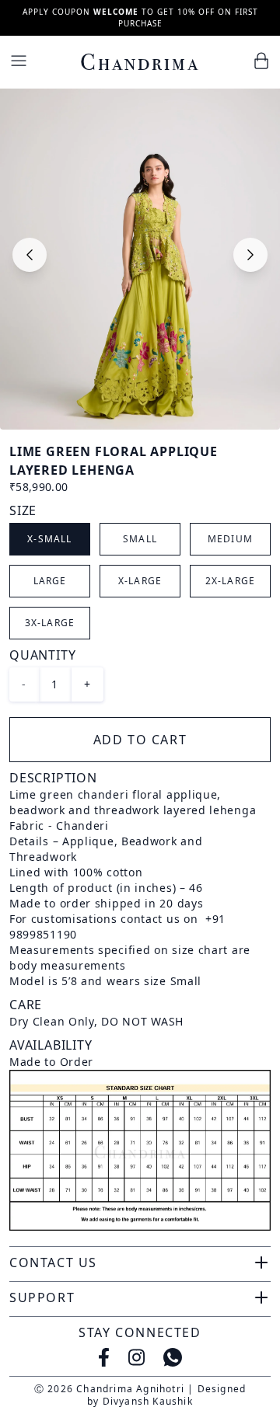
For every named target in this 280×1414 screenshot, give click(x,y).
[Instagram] (136, 1357)
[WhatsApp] (172, 1357)
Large (50, 580)
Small (140, 538)
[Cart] (261, 60)
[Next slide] (250, 255)
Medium (230, 538)
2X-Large (230, 580)
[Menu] (18, 60)
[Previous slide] (29, 255)
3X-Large (50, 622)
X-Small (49, 538)
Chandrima (140, 62)
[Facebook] (104, 1357)
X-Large (140, 580)
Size (23, 510)
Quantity (42, 654)
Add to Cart (140, 739)
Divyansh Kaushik (148, 1401)
